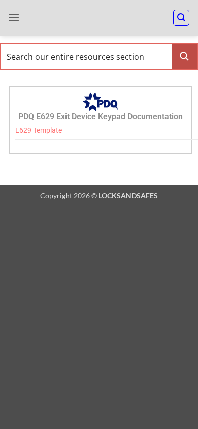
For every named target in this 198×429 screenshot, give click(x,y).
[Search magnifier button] (184, 56)
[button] (14, 17)
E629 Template (38, 130)
